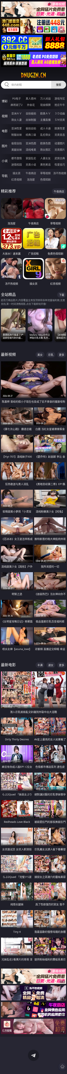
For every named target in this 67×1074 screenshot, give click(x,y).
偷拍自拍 (31, 128)
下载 (61, 295)
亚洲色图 (31, 143)
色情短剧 (45, 179)
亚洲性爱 (16, 128)
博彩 (5, 101)
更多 (61, 354)
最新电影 (8, 664)
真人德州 (31, 98)
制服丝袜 (16, 134)
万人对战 (45, 98)
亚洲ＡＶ (16, 113)
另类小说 (31, 164)
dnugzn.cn (33, 75)
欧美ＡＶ (45, 113)
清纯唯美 (31, 149)
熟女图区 (45, 149)
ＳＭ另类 (60, 119)
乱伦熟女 (45, 134)
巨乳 (50, 354)
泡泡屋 (31, 179)
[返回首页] (62, 1066)
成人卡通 (45, 128)
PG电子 (16, 98)
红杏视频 (16, 179)
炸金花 (31, 105)
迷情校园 (16, 164)
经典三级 (31, 134)
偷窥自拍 (16, 143)
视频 (5, 116)
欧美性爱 (60, 128)
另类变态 (60, 134)
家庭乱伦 (31, 158)
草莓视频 (45, 173)
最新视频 (8, 354)
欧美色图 (45, 143)
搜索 (58, 84)
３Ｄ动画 (60, 113)
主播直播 (45, 119)
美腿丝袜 (16, 149)
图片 (5, 146)
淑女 (50, 665)
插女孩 (16, 173)
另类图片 (60, 149)
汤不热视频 (59, 173)
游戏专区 (60, 98)
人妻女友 (45, 158)
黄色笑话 (45, 164)
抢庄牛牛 (60, 105)
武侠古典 (60, 158)
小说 (5, 161)
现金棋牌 (45, 105)
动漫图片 (60, 143)
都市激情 (16, 158)
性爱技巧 (60, 164)
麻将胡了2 (17, 105)
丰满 (40, 665)
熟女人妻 (16, 119)
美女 (40, 354)
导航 (5, 176)
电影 (5, 131)
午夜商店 (31, 173)
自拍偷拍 (31, 113)
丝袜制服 (31, 119)
